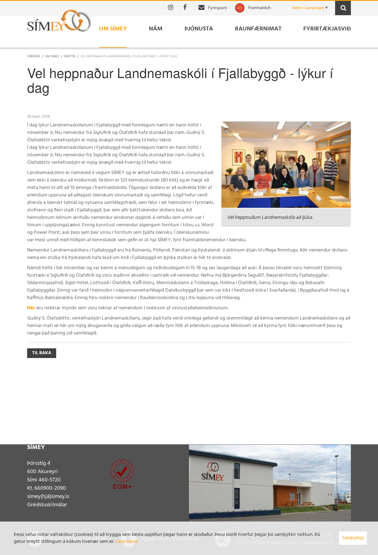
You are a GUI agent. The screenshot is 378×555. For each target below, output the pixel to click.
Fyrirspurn (217, 8)
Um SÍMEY (52, 56)
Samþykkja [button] (353, 538)
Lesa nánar (126, 542)
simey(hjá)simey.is (48, 496)
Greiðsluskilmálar (47, 504)
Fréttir (70, 56)
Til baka (41, 353)
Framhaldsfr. (259, 8)
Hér (31, 308)
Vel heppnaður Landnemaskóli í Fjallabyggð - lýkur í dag (128, 56)
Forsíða (33, 56)
